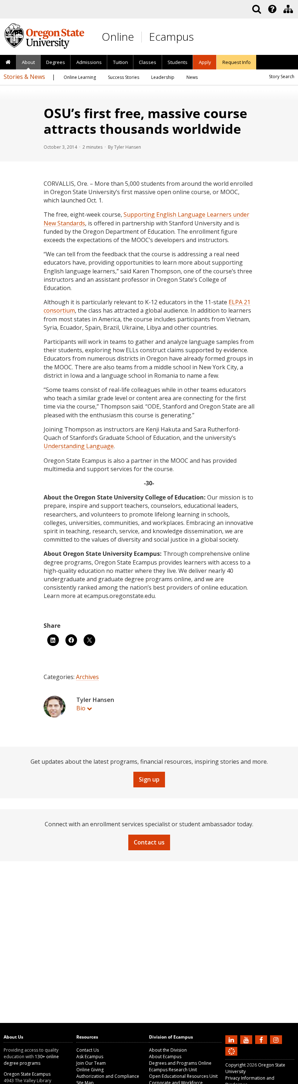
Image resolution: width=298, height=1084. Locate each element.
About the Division (168, 1050)
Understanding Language (79, 446)
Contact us (149, 842)
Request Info (236, 62)
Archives (87, 677)
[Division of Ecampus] (288, 9)
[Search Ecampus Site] (256, 9)
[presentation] (272, 9)
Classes (147, 62)
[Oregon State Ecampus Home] (142, 36)
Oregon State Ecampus (27, 1074)
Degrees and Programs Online (180, 1063)
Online (118, 36)
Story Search (281, 76)
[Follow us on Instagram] (277, 1039)
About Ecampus (165, 1056)
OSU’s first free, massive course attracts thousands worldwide (145, 121)
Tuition (120, 62)
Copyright (235, 1065)
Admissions (89, 62)
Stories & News (24, 77)
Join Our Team (91, 1063)
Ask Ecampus (89, 1056)
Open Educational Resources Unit (183, 1076)
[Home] (8, 62)
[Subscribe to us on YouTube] (247, 1039)
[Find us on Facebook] (262, 1039)
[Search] (256, 9)
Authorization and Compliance (107, 1076)
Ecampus (171, 36)
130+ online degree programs (31, 1059)
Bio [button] (80, 708)
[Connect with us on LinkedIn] (232, 1039)
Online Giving (90, 1070)
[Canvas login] (231, 1057)
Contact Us (87, 1050)
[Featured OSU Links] (272, 9)
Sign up (149, 779)
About (28, 62)
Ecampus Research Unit (173, 1070)
